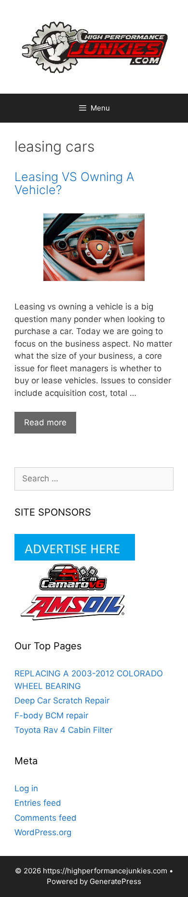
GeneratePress (115, 881)
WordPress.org (42, 832)
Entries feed (37, 803)
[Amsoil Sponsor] (74, 618)
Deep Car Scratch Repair (61, 700)
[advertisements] (74, 557)
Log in (26, 788)
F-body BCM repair (51, 715)
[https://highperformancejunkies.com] (94, 46)
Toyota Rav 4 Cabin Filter (63, 730)
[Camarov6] (74, 587)
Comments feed (45, 818)
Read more (50, 425)
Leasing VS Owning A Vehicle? (74, 183)
